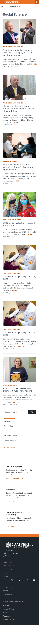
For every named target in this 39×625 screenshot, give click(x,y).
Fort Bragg (7, 569)
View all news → (10, 447)
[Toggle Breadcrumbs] (37, 6)
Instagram (27, 580)
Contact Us (7, 587)
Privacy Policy (8, 609)
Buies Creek (8, 562)
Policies (6, 605)
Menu (2, 2)
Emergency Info (9, 619)
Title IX (6, 612)
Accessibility (7, 616)
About (5, 591)
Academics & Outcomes (13, 47)
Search (37, 2)
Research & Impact (11, 161)
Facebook (5, 580)
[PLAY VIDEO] (19, 145)
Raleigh (6, 573)
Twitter (12, 580)
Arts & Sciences (10, 385)
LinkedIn (19, 580)
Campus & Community (12, 220)
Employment (8, 594)
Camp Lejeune (9, 566)
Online (5, 576)
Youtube (34, 580)
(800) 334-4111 (8, 556)
